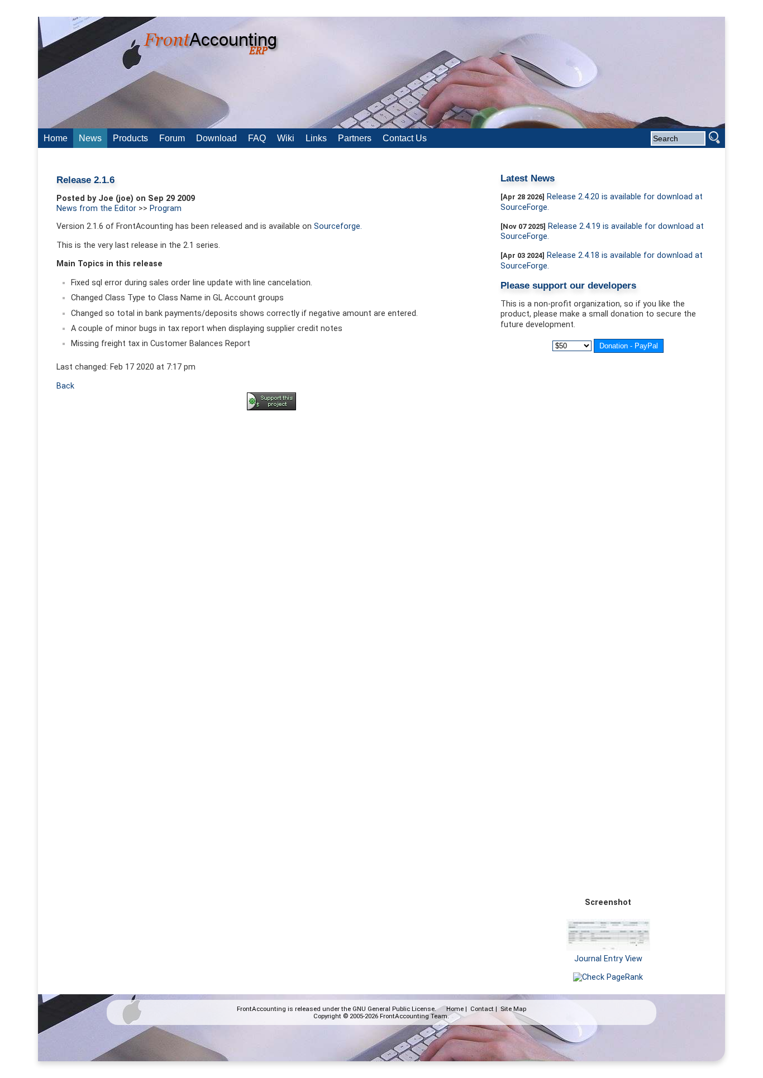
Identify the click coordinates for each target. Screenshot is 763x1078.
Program (166, 208)
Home (455, 1009)
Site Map (513, 1009)
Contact (482, 1009)
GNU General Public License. (394, 1009)
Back (65, 386)
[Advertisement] (271, 450)
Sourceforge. (338, 226)
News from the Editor (96, 208)
